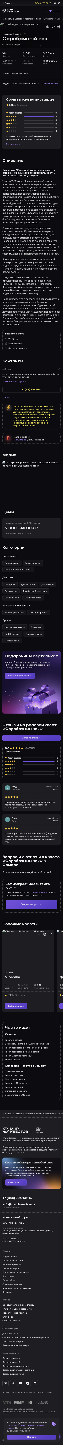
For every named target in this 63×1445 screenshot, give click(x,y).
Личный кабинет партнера (15, 1345)
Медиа (5, 83)
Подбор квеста (9, 1256)
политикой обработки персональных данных (26, 1426)
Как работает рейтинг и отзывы (18, 1305)
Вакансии (7, 1292)
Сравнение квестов (12, 1284)
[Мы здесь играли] (42, 27)
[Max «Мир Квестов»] (35, 1383)
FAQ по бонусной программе (17, 1309)
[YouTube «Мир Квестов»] (20, 1383)
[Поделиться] (59, 27)
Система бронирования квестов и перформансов (27, 1337)
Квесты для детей (11, 1362)
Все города (8, 1276)
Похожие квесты (50, 83)
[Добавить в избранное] (53, 27)
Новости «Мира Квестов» (15, 1312)
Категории (24, 83)
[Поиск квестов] (45, 10)
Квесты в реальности (13, 1260)
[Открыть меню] (57, 10)
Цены (14, 83)
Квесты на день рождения (15, 1366)
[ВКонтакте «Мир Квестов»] (5, 1383)
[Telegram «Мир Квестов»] (13, 1383)
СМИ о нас (7, 1316)
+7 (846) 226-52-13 (17, 1198)
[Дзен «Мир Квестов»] (28, 1383)
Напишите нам (20, 439)
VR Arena (12, 977)
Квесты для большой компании (18, 1370)
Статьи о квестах (11, 1320)
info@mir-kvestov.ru (18, 1204)
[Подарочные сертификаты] (50, 10)
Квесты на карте (10, 1268)
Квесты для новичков (13, 1374)
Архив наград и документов (16, 1288)
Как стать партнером (12, 1341)
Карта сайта (8, 1280)
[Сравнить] (47, 27)
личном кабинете (39, 892)
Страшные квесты (11, 1358)
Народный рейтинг (11, 1264)
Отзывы (36, 83)
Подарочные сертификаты (15, 1272)
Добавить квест (10, 1333)
